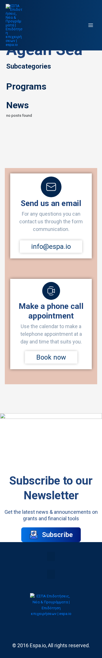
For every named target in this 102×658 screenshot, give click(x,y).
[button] (51, 556)
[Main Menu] (91, 25)
